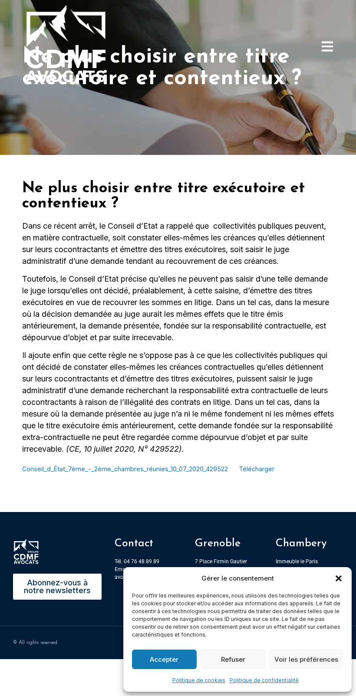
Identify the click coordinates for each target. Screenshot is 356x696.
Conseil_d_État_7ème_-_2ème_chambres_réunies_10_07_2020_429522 (125, 469)
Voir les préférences (306, 659)
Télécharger (256, 469)
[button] (338, 578)
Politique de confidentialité (264, 680)
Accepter (164, 659)
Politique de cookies (198, 680)
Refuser (233, 659)
